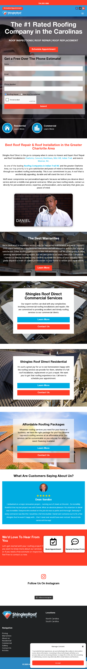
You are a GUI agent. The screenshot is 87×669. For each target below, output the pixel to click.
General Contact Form (75, 549)
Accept (58, 663)
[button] (83, 646)
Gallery (5, 645)
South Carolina (52, 621)
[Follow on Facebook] (77, 8)
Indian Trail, (67, 158)
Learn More (19, 129)
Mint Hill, (57, 158)
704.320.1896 (43, 4)
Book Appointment (53, 549)
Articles (5, 650)
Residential (20, 126)
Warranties (6, 636)
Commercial (50, 126)
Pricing (5, 633)
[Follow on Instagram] (80, 8)
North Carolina (52, 618)
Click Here (64, 1)
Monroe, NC (43, 161)
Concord (38, 158)
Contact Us (44, 327)
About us (6, 638)
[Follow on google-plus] (83, 8)
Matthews (47, 158)
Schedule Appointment (13, 8)
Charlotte (29, 158)
